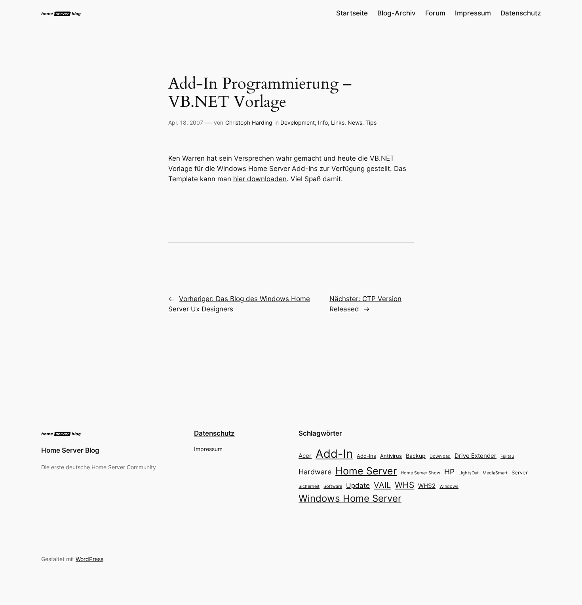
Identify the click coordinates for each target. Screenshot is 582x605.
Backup (416, 455)
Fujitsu (507, 456)
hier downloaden (260, 179)
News (355, 122)
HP (449, 471)
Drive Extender (475, 455)
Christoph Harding (248, 122)
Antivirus (391, 456)
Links (337, 122)
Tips (371, 122)
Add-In (334, 454)
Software (332, 486)
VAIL (382, 485)
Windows (448, 486)
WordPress (89, 559)
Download (440, 456)
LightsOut (468, 473)
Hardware (315, 472)
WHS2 (427, 485)
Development (297, 122)
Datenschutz (214, 433)
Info (323, 122)
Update (358, 485)
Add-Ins (366, 456)
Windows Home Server (350, 498)
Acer (305, 455)
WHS (404, 485)
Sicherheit (309, 486)
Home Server (366, 471)
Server (520, 472)
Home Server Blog (70, 450)
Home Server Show (420, 473)
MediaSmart (495, 473)
